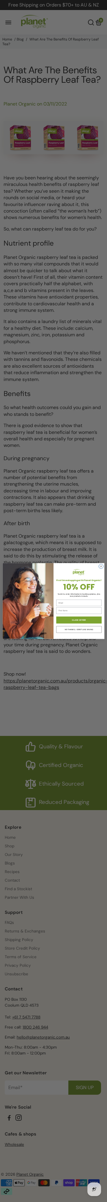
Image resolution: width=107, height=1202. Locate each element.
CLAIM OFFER (79, 620)
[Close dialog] (101, 566)
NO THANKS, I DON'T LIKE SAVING (79, 630)
